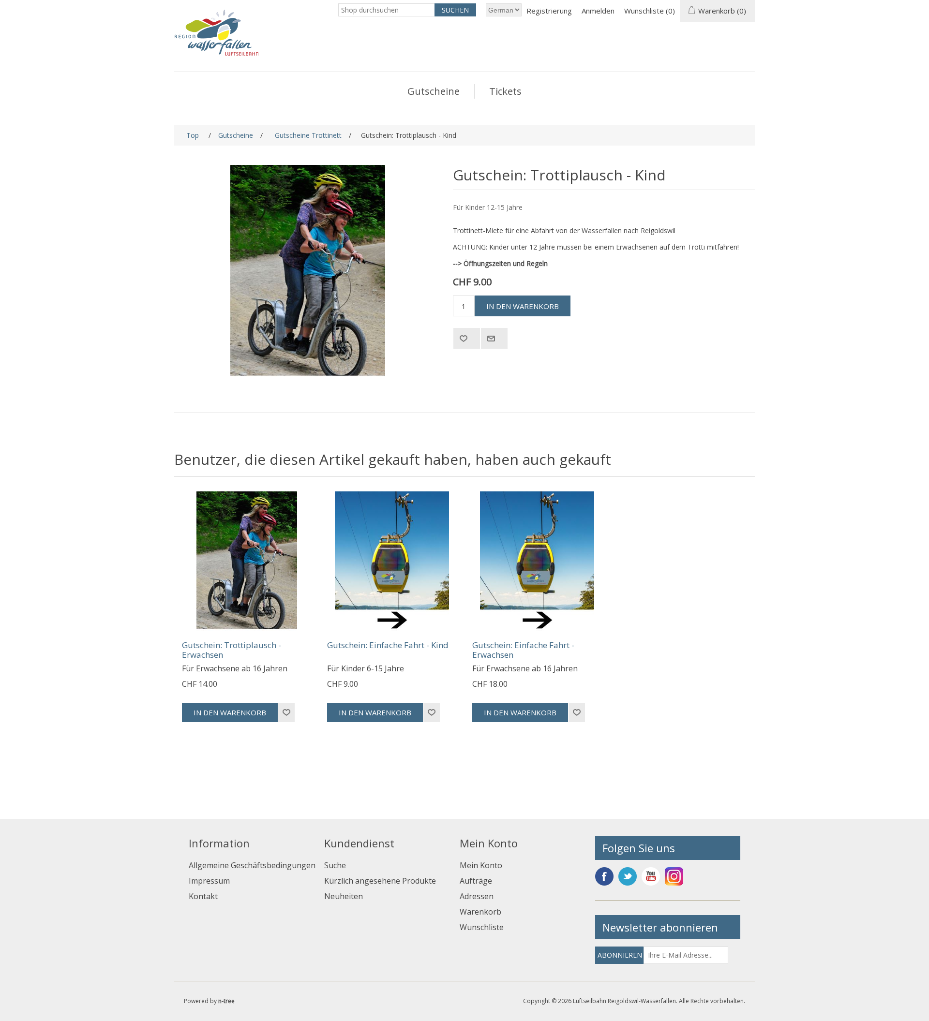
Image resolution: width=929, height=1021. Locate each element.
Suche (335, 865)
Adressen (477, 896)
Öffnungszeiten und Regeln (506, 263)
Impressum (209, 880)
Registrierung (549, 10)
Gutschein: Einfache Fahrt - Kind (388, 645)
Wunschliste (482, 927)
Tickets (505, 91)
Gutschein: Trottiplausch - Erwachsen (231, 650)
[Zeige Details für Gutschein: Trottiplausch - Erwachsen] (246, 561)
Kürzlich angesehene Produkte (380, 880)
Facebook (604, 876)
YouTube (651, 876)
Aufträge (476, 880)
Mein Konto (481, 865)
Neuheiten (343, 896)
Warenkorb (480, 911)
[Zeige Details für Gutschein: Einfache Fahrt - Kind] (392, 561)
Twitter (627, 876)
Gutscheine (433, 91)
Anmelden (598, 10)
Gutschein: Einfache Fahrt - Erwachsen (523, 650)
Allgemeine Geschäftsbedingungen (252, 865)
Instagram (674, 876)
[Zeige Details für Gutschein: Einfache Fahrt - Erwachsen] (537, 561)
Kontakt (203, 896)
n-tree (226, 1001)
